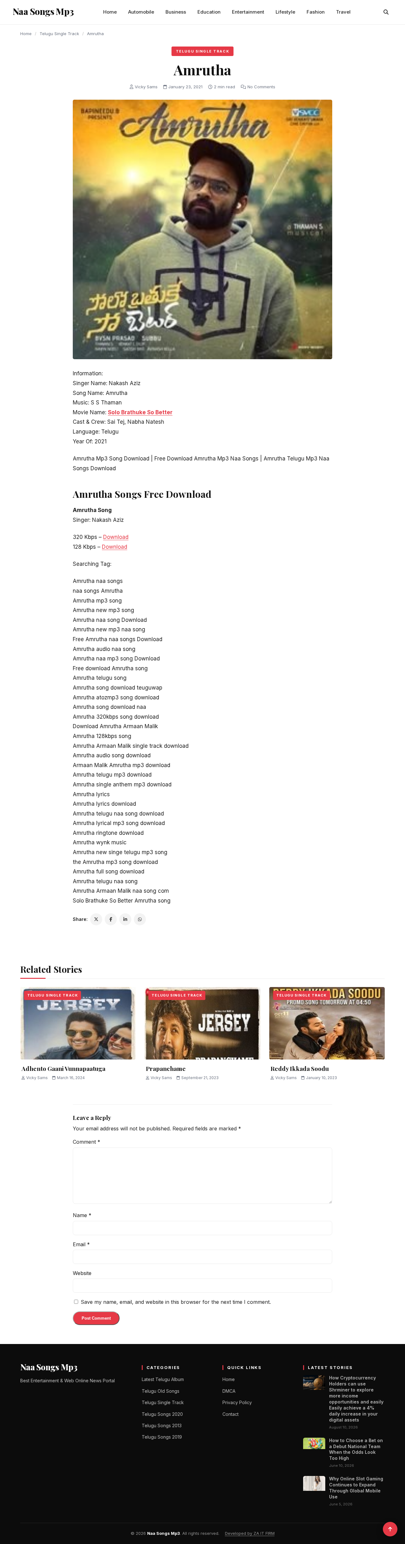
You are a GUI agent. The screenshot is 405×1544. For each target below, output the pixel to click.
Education (209, 12)
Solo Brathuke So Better (140, 412)
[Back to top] (390, 1529)
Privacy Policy (237, 1402)
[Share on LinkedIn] (125, 919)
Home (110, 12)
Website (82, 1273)
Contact (230, 1414)
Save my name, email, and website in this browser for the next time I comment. (176, 1302)
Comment (86, 1142)
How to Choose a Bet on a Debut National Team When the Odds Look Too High (356, 1449)
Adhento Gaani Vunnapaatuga (63, 1068)
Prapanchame (166, 1068)
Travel (343, 12)
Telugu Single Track (59, 33)
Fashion (316, 12)
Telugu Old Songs (160, 1391)
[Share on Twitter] (96, 919)
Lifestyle (285, 12)
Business (175, 12)
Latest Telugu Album (163, 1379)
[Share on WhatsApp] (140, 919)
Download (115, 537)
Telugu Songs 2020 (162, 1414)
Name (82, 1215)
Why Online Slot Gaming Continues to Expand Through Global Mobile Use (356, 1487)
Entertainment (248, 12)
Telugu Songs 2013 (162, 1425)
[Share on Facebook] (111, 919)
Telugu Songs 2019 (162, 1437)
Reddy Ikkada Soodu (300, 1068)
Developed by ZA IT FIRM (250, 1533)
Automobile (141, 12)
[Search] (386, 12)
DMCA (228, 1391)
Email (81, 1244)
